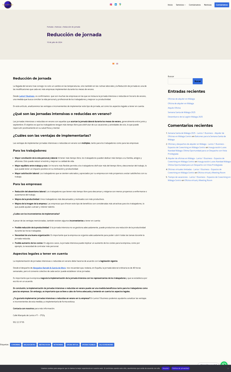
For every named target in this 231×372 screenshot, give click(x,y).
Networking (58, 345)
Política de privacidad (180, 368)
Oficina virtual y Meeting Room (211, 172)
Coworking (15, 345)
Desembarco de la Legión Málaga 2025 (185, 116)
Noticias (208, 4)
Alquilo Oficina (174, 108)
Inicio (170, 4)
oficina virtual (72, 345)
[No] (228, 368)
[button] (185, 4)
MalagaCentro (29, 345)
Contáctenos (222, 4)
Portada (50, 27)
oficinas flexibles (89, 345)
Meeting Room (44, 345)
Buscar (171, 76)
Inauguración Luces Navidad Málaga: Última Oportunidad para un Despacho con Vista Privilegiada (197, 150)
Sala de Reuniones (106, 345)
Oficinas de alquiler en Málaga (181, 99)
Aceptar (166, 368)
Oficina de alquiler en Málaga (181, 103)
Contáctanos (195, 4)
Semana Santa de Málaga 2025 (181, 112)
